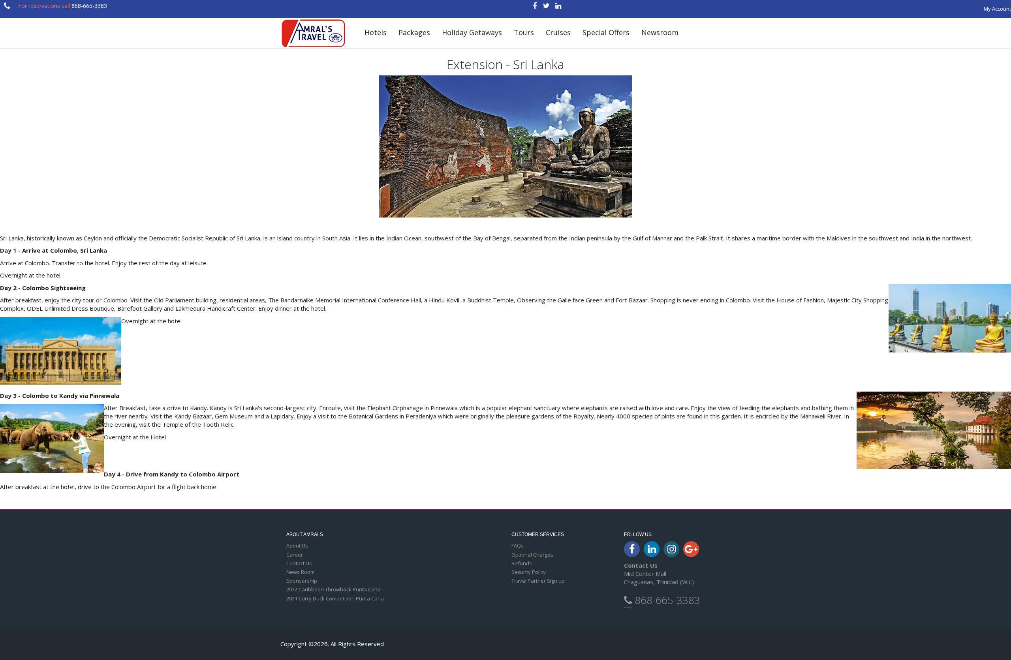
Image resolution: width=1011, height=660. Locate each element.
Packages (414, 32)
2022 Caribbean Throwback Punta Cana (333, 589)
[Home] (316, 33)
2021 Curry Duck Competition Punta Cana (335, 598)
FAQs (517, 545)
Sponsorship (301, 580)
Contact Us (299, 563)
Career (294, 554)
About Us (297, 545)
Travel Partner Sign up (538, 580)
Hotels (376, 32)
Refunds (521, 563)
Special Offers (606, 32)
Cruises (558, 32)
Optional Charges (532, 554)
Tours (524, 32)
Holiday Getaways (472, 32)
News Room (300, 572)
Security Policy (528, 572)
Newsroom (659, 32)
